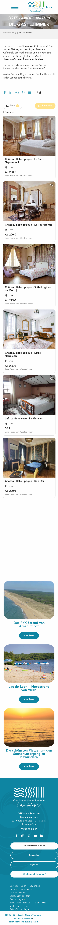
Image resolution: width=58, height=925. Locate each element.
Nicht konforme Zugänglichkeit (23, 922)
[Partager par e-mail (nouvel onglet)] (29, 93)
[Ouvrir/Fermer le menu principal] (18, 7)
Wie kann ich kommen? (34, 874)
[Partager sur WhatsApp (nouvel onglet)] (17, 93)
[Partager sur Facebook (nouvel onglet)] (4, 93)
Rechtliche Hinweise (23, 919)
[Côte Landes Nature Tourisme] (37, 7)
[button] (48, 7)
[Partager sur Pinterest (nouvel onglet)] (23, 93)
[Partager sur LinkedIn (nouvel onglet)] (10, 93)
